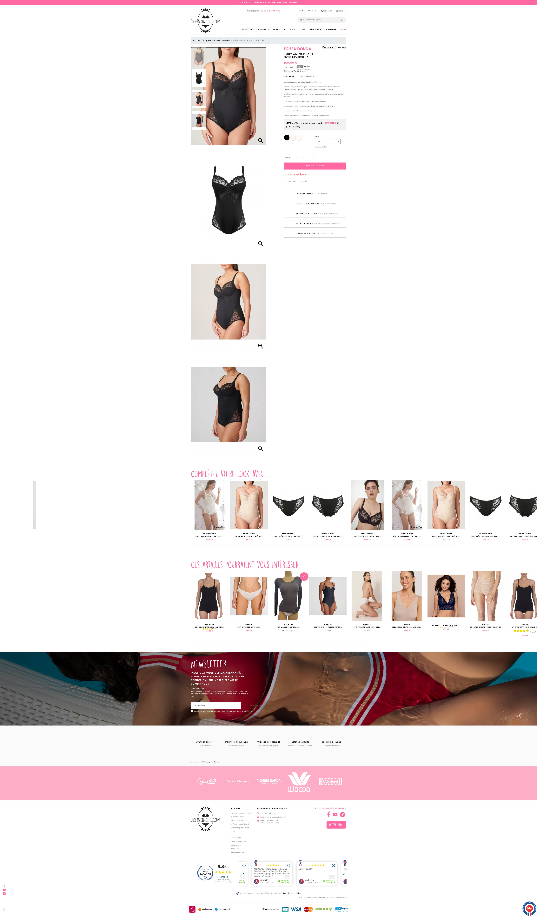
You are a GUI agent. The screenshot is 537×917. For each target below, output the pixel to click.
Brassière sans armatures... (130, 625)
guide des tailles (321, 147)
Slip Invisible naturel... (249, 627)
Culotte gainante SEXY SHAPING (170, 627)
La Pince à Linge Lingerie (240, 824)
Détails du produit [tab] (306, 76)
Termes (216, 762)
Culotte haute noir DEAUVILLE (131, 536)
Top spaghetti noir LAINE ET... (209, 627)
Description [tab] (289, 76)
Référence (288, 71)
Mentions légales (237, 820)
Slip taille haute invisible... (52, 627)
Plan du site (235, 849)
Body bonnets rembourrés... (328, 627)
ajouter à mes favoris (297, 181)
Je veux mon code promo (21, 908)
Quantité (287, 157)
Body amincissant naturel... (210, 536)
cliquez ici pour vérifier (291, 893)
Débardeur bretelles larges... (91, 627)
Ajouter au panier (315, 166)
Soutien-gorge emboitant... (170, 536)
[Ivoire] (293, 140)
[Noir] (286, 140)
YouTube (335, 814)
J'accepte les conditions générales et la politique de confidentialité (223, 711)
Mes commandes (237, 852)
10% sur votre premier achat (21, 894)
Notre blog (336, 825)
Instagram (342, 814)
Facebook (4, 885)
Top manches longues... (288, 627)
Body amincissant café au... (52, 536)
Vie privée (210, 762)
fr (300, 11)
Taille (317, 136)
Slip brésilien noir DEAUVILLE (91, 536)
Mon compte (236, 838)
